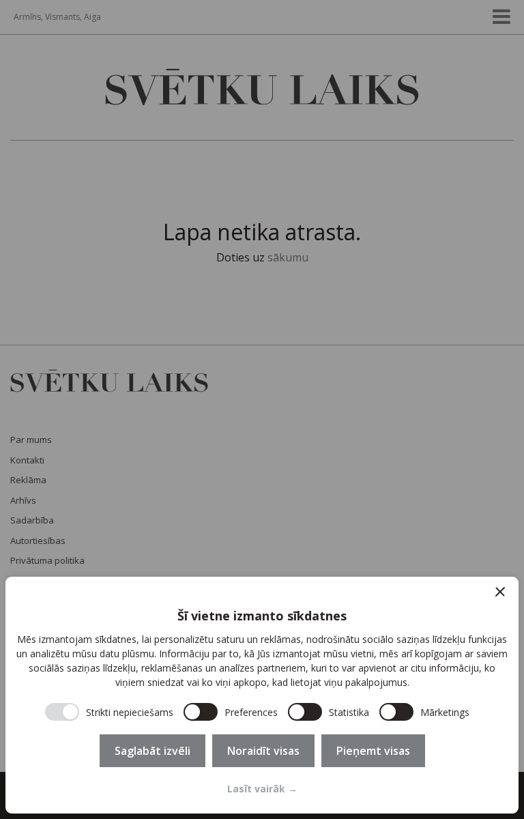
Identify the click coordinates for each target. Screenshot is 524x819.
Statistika (349, 712)
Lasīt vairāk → (262, 788)
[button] (500, 592)
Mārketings (444, 712)
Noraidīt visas (263, 750)
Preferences (251, 712)
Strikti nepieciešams (129, 712)
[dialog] (262, 695)
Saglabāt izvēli (152, 750)
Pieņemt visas (373, 750)
